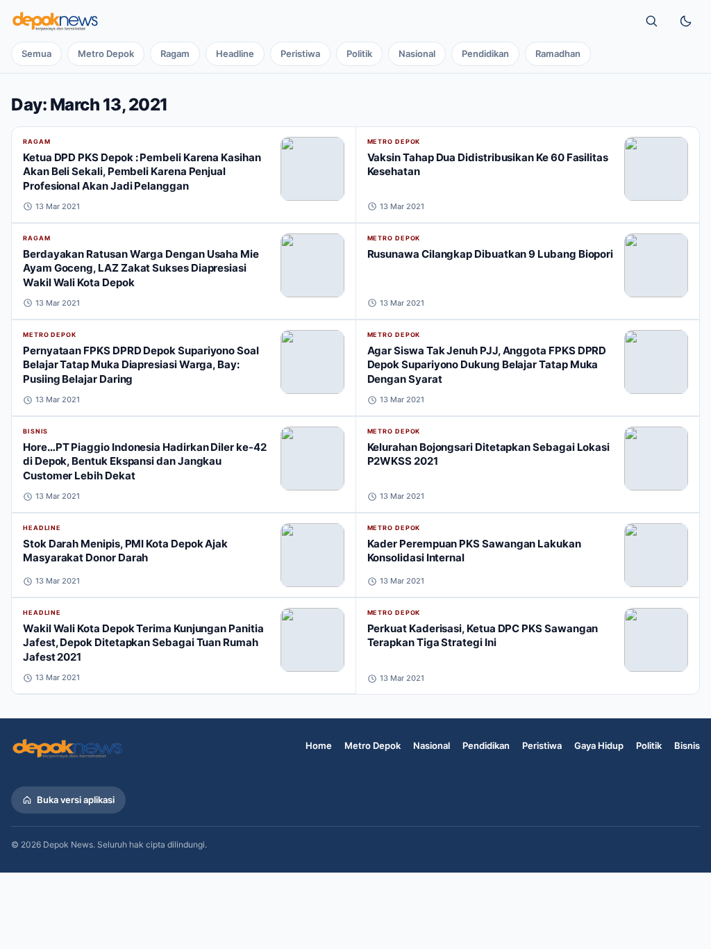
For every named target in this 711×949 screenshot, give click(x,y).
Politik (359, 53)
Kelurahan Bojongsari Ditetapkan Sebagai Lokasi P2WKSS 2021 (488, 454)
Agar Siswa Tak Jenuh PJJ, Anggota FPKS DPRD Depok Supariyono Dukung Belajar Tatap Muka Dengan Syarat (487, 365)
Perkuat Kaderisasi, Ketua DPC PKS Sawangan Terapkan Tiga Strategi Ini (483, 636)
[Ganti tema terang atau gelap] (686, 21)
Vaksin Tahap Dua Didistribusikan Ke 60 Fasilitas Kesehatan (487, 165)
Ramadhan (557, 53)
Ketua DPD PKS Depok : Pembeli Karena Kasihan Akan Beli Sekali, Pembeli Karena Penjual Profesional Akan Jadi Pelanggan (142, 171)
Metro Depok (106, 53)
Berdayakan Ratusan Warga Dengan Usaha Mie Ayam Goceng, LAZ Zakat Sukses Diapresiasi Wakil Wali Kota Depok (141, 268)
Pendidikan (485, 53)
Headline (235, 53)
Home (319, 745)
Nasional (417, 53)
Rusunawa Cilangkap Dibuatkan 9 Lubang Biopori (490, 254)
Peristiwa (300, 53)
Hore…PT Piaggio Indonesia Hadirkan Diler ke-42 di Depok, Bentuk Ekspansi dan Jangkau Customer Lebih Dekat (145, 461)
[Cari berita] (651, 21)
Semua (36, 53)
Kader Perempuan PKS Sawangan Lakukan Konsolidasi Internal (474, 551)
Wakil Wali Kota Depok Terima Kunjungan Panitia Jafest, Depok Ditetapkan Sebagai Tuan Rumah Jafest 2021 (143, 642)
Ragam (175, 53)
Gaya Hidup (599, 745)
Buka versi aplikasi (76, 799)
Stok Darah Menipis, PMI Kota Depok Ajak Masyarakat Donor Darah (125, 551)
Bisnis (35, 431)
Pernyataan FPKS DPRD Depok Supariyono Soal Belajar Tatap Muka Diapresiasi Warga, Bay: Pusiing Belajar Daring (141, 365)
